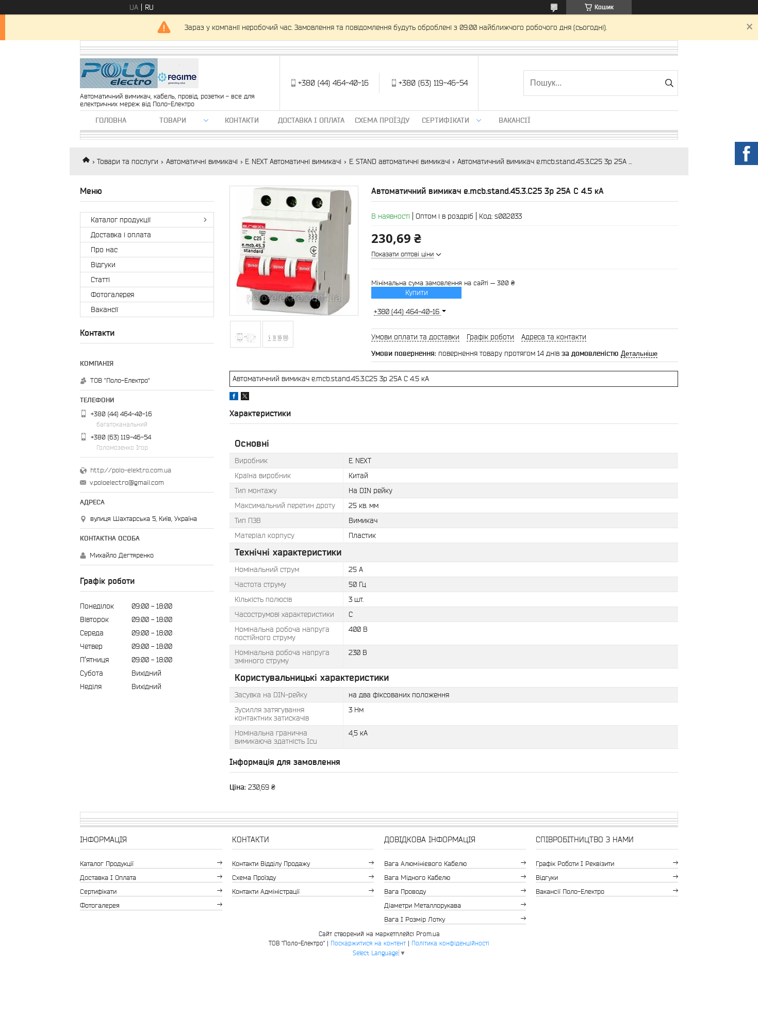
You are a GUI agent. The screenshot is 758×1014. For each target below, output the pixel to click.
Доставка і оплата (311, 120)
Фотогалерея (112, 294)
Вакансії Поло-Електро (570, 891)
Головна (110, 120)
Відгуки (103, 264)
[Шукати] (669, 83)
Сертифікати (445, 120)
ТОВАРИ (172, 120)
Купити (416, 292)
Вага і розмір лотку (414, 919)
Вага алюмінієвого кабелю (425, 864)
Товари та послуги (127, 161)
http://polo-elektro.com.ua (130, 470)
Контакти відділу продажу (271, 864)
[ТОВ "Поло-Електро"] (139, 74)
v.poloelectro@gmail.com (127, 482)
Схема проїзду (382, 120)
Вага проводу (405, 891)
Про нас (104, 250)
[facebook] (233, 398)
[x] (245, 398)
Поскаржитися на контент (368, 943)
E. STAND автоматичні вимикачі (399, 161)
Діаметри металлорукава (422, 905)
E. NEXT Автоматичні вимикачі (293, 161)
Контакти (242, 120)
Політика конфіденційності (450, 943)
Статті (100, 279)
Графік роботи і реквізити (575, 864)
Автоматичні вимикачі (202, 161)
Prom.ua (428, 933)
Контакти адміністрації (266, 891)
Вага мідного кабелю (417, 877)
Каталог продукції (121, 220)
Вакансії (515, 120)
